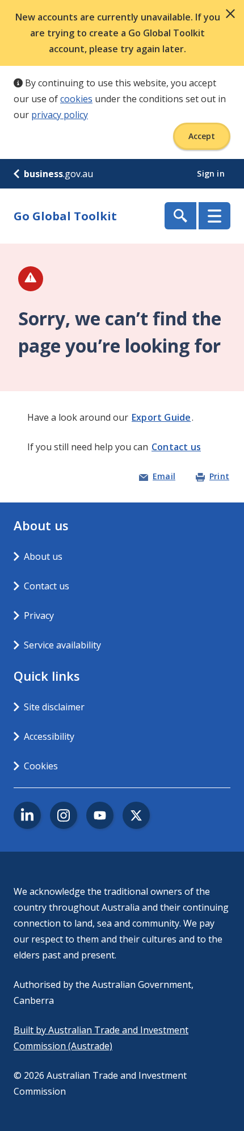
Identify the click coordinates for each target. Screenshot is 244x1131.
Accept (201, 136)
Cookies (41, 766)
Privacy (39, 615)
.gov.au (58, 173)
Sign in (212, 173)
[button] (230, 13)
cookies (76, 99)
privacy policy (59, 114)
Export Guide (161, 417)
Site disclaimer (54, 707)
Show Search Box (180, 215)
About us (43, 556)
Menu (214, 215)
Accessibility (49, 736)
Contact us (176, 447)
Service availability (62, 645)
